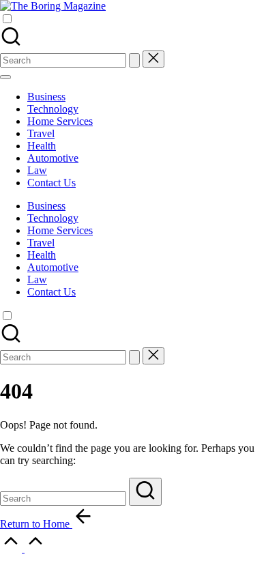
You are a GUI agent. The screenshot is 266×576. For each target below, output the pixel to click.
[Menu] (5, 77)
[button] (134, 60)
